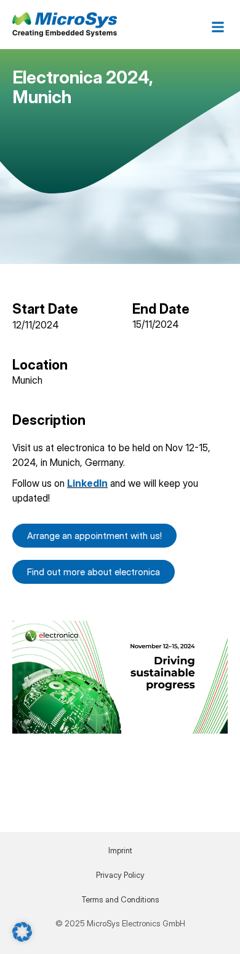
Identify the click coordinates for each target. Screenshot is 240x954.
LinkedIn (87, 483)
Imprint (120, 850)
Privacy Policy (120, 875)
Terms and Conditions (120, 899)
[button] (217, 27)
